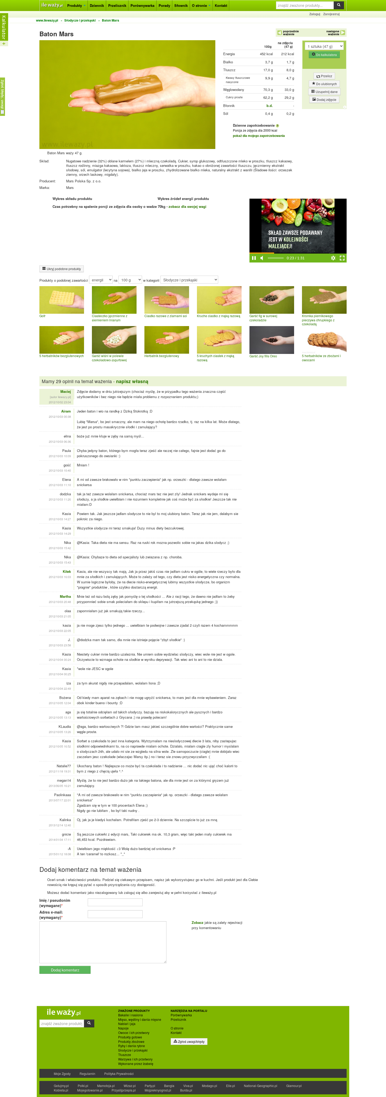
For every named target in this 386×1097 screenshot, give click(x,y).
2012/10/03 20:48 (60, 602)
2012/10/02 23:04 (60, 402)
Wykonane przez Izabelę (135, 1064)
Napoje (123, 1028)
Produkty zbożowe (131, 1041)
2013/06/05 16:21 (60, 786)
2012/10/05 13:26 (60, 732)
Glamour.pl (294, 1085)
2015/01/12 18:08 (60, 854)
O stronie (200, 5)
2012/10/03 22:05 (60, 631)
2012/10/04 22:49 (60, 688)
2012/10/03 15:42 (60, 548)
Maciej (65, 391)
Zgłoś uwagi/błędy (191, 1041)
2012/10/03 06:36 (60, 441)
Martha (65, 596)
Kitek (67, 571)
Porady (164, 5)
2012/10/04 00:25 (60, 674)
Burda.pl (186, 1090)
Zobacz (198, 922)
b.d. (270, 105)
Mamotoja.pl (106, 1085)
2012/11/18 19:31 (60, 771)
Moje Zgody (62, 1073)
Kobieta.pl (61, 1090)
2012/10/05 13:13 (60, 717)
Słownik (181, 5)
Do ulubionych (326, 83)
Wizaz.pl (130, 1085)
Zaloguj (314, 14)
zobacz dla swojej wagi (187, 206)
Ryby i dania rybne (131, 1046)
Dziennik (97, 5)
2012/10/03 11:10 (60, 485)
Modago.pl (209, 1085)
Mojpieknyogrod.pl (158, 1090)
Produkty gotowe (130, 1037)
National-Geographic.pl (260, 1085)
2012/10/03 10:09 (60, 456)
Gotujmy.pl (61, 1085)
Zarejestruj (331, 14)
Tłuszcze (124, 1055)
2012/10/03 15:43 (60, 562)
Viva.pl (188, 1085)
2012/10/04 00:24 (60, 659)
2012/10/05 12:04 (60, 703)
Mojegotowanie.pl (90, 1090)
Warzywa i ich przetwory (135, 1059)
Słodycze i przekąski (133, 1050)
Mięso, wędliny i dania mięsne (139, 1019)
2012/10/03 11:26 (60, 499)
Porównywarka (142, 5)
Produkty (75, 5)
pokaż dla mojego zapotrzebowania (259, 135)
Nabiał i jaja (126, 1024)
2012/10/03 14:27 (60, 519)
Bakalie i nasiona (130, 1015)
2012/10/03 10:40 (60, 470)
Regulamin (87, 1073)
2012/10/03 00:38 (60, 416)
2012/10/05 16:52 (60, 746)
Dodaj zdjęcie (326, 99)
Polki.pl (83, 1085)
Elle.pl (230, 1085)
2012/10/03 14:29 (60, 533)
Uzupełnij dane (326, 91)
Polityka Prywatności (119, 1073)
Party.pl (150, 1085)
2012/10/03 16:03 (60, 577)
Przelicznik (117, 5)
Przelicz (326, 76)
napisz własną (132, 381)
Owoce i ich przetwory (133, 1033)
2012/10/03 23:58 (60, 645)
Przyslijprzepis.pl (124, 1090)
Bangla (169, 1085)
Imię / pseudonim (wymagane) (54, 903)
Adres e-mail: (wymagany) (51, 914)
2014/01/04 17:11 (60, 839)
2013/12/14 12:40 (60, 825)
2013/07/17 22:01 (60, 800)
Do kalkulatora (326, 54)
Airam (66, 411)
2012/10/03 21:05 (60, 616)
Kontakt (221, 5)
